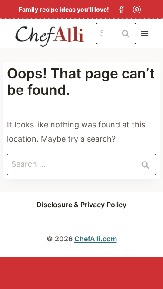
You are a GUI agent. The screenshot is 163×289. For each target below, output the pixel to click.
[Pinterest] (137, 9)
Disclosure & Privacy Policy (81, 204)
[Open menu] (144, 33)
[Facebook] (121, 9)
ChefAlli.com (95, 238)
